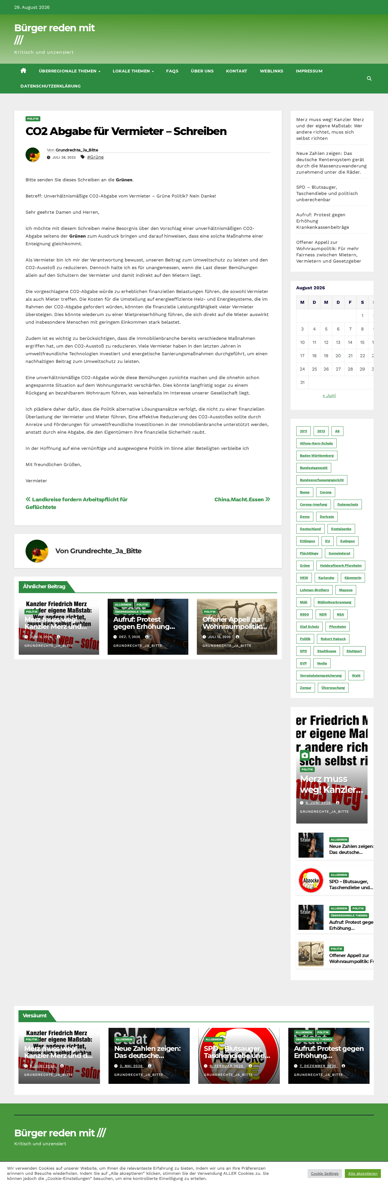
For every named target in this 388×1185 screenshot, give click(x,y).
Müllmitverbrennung (334, 602)
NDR (323, 614)
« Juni (329, 395)
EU (327, 541)
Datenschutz (347, 504)
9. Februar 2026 (227, 1066)
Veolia (322, 663)
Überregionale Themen (68, 71)
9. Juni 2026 (319, 803)
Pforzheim (337, 627)
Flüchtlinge (309, 553)
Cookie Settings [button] (325, 1173)
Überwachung (333, 688)
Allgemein (123, 604)
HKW (304, 578)
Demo (305, 517)
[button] (369, 78)
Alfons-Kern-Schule (316, 443)
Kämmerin (353, 578)
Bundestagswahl (313, 468)
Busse (305, 492)
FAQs (172, 71)
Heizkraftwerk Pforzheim (341, 565)
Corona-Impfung (313, 504)
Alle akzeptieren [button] (362, 1173)
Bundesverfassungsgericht (322, 480)
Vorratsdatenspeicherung (321, 675)
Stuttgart (354, 651)
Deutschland (310, 529)
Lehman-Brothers (314, 590)
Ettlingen (307, 541)
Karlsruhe (326, 578)
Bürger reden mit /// (59, 1133)
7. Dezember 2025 (319, 1066)
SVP (303, 663)
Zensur (305, 688)
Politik (33, 118)
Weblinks (271, 71)
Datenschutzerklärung (50, 86)
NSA (340, 614)
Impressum (309, 71)
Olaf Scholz (309, 627)
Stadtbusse (326, 651)
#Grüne (95, 157)
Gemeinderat (339, 553)
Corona (325, 492)
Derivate (327, 517)
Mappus (345, 590)
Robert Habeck (333, 639)
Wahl (356, 675)
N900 (304, 614)
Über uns (202, 71)
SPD (303, 651)
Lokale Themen (132, 71)
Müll (303, 602)
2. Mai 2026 (132, 1066)
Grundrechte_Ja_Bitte (77, 150)
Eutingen (347, 541)
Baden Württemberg (317, 456)
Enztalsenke (341, 529)
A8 (337, 431)
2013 (321, 431)
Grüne (305, 565)
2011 (303, 431)
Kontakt (236, 71)
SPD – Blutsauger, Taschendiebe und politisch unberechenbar (327, 193)
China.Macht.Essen (239, 499)
